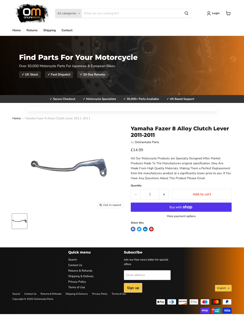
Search (72, 259)
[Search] (186, 13)
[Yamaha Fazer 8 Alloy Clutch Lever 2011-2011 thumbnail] (19, 221)
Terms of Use (76, 287)
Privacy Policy (77, 282)
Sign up (133, 288)
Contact (67, 30)
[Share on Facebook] (133, 229)
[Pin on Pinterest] (151, 229)
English (221, 288)
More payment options (181, 216)
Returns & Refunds (80, 271)
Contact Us (75, 265)
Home (16, 30)
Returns (32, 30)
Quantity (136, 185)
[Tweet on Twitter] (139, 229)
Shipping (49, 30)
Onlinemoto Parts (147, 142)
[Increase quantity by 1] (164, 194)
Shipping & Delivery (81, 276)
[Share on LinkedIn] (145, 229)
